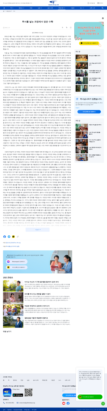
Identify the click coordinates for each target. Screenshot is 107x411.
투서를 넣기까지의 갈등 (12, 246)
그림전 (72, 8)
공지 (4, 409)
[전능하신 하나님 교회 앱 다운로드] (7, 392)
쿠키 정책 (34, 409)
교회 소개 (92, 8)
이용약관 (9, 409)
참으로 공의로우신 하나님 (13, 242)
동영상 (21, 8)
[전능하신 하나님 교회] (53, 3)
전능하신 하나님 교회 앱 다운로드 (13, 386)
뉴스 (81, 8)
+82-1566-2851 (10, 402)
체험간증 (60, 8)
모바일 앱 (92, 3)
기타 (14, 11)
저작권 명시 (27, 409)
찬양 (31, 8)
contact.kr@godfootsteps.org (27, 402)
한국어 (101, 3)
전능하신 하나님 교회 (91, 409)
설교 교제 (50, 8)
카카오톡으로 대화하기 (89, 111)
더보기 (77, 107)
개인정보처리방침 (17, 409)
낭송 (39, 8)
